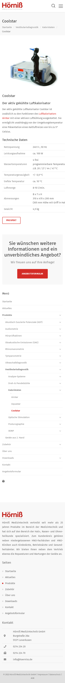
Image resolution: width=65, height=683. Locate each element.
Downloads (8, 458)
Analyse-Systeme (16, 376)
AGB (32, 678)
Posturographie (16, 424)
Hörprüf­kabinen (13, 335)
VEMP (11, 430)
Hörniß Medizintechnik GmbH (23, 674)
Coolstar (15, 410)
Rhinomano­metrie (14, 349)
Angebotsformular (32, 273)
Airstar (14, 397)
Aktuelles (7, 308)
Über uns (7, 451)
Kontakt (6, 464)
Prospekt (11, 220)
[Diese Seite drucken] (32, 481)
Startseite (7, 27)
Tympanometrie (13, 356)
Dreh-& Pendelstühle (19, 383)
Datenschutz (55, 674)
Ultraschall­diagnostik (16, 362)
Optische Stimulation (19, 417)
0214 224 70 (19, 653)
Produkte (7, 315)
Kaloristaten (48, 27)
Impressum (43, 674)
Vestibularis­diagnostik (27, 27)
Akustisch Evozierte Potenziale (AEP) (23, 322)
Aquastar (16, 404)
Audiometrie (11, 329)
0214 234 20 (19, 646)
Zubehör (6, 444)
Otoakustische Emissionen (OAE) (21, 342)
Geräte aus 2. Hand (14, 437)
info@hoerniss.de (22, 659)
